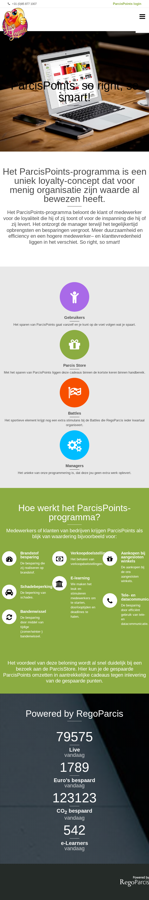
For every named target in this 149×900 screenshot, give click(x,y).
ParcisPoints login (127, 4)
